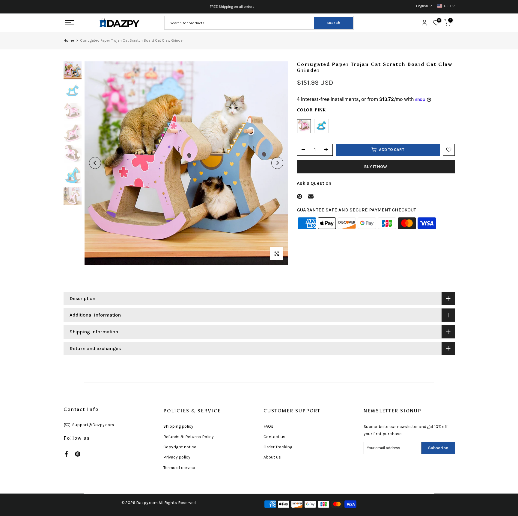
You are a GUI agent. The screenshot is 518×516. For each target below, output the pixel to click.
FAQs (268, 426)
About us (272, 457)
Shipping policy (178, 426)
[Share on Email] (311, 196)
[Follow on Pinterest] (77, 454)
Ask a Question (314, 183)
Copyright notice (179, 447)
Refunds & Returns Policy (188, 436)
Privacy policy (176, 457)
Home (69, 40)
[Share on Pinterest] (299, 196)
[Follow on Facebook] (66, 454)
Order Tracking (277, 447)
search (333, 22)
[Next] (277, 163)
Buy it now (375, 166)
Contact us (274, 436)
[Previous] (95, 163)
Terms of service (179, 467)
